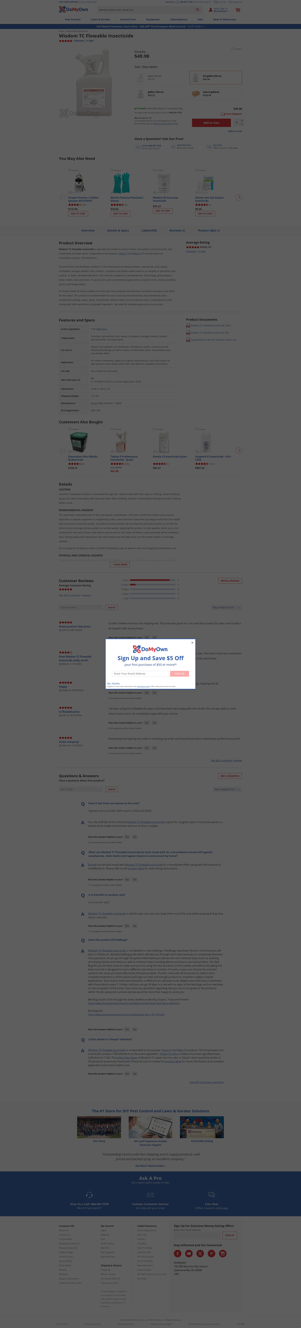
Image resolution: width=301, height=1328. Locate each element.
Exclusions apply (143, 686)
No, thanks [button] (113, 683)
